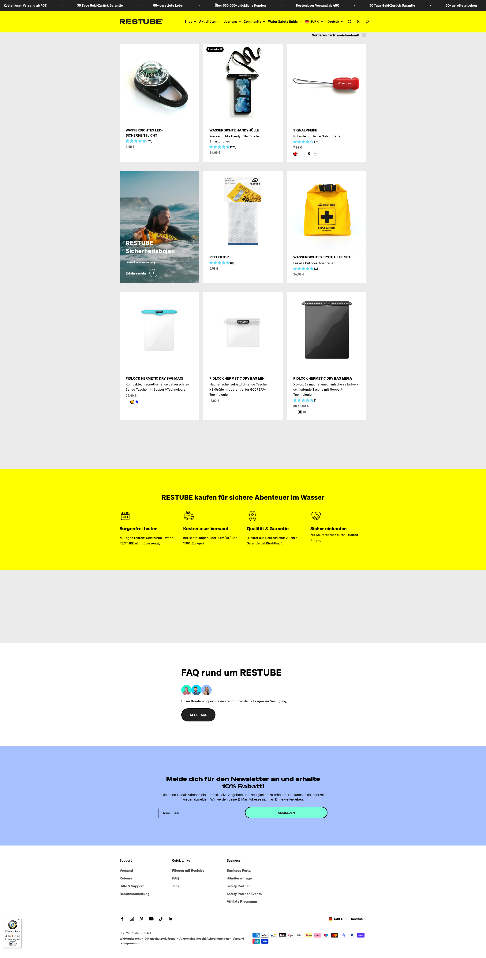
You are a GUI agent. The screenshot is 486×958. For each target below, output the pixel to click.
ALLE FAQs (198, 715)
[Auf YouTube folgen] (151, 918)
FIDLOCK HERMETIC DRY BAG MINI (237, 378)
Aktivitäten (208, 21)
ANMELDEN (286, 813)
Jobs (175, 886)
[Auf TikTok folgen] (160, 918)
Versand (126, 870)
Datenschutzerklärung (160, 938)
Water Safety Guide (283, 21)
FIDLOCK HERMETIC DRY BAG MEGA (322, 378)
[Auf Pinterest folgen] (141, 918)
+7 (315, 153)
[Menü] (19, 920)
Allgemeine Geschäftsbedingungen (204, 938)
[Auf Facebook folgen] (122, 918)
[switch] (13, 943)
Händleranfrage (239, 878)
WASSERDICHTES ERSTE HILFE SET (321, 257)
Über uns (230, 21)
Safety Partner (238, 886)
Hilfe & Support (132, 886)
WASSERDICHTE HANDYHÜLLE (234, 130)
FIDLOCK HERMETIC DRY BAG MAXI (154, 378)
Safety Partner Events (244, 893)
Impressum (131, 943)
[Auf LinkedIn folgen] (170, 918)
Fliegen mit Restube (188, 870)
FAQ (175, 878)
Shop (188, 21)
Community (252, 21)
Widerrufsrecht (130, 938)
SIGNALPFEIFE (305, 130)
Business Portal (239, 870)
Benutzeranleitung (135, 893)
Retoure (126, 878)
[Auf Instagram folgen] (131, 918)
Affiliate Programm (242, 901)
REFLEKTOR (219, 257)
